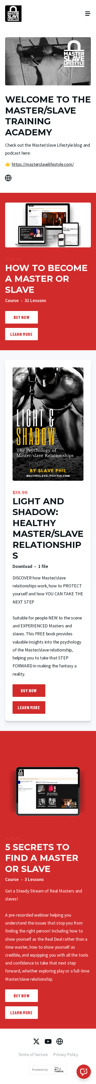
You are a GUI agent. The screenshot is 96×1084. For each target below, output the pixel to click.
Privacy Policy (65, 1054)
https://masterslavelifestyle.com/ (43, 164)
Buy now (22, 317)
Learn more (21, 334)
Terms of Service (33, 1054)
